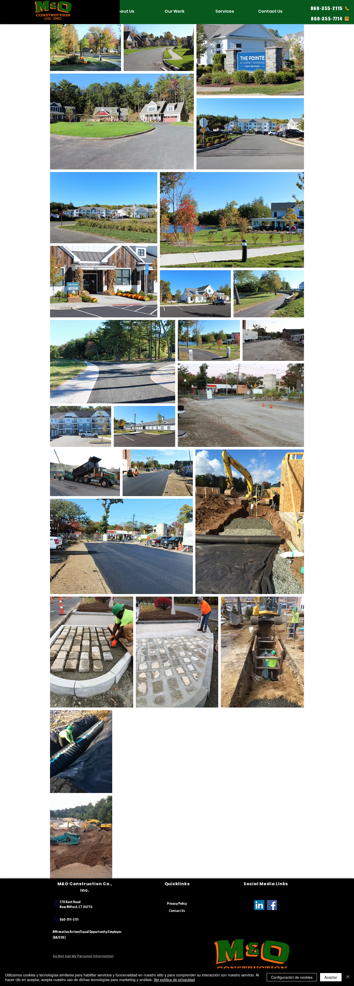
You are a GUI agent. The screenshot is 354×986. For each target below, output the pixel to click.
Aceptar (330, 977)
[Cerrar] (348, 977)
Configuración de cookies (292, 977)
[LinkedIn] (259, 905)
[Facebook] (272, 905)
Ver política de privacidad (174, 979)
